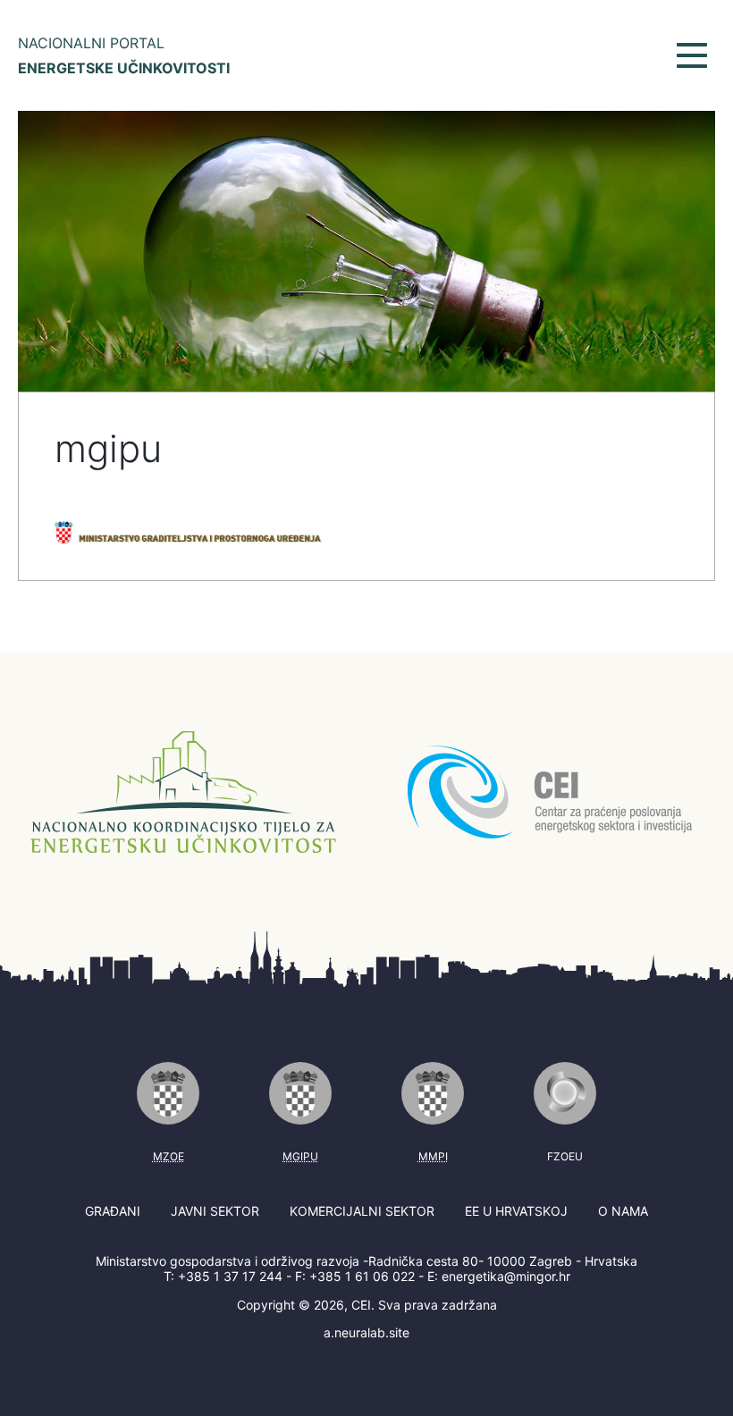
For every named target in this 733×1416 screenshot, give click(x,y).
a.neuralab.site (366, 1332)
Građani (112, 1210)
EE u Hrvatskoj (516, 1210)
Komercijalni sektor (362, 1210)
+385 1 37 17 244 (230, 1276)
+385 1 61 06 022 (362, 1276)
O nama (623, 1210)
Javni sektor (215, 1210)
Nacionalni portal (124, 55)
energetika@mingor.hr (506, 1276)
